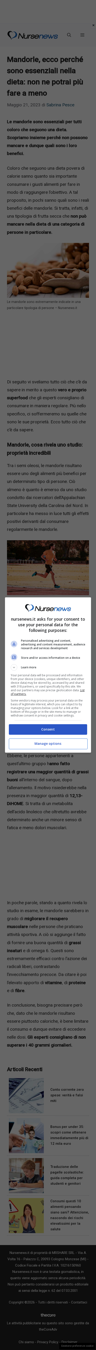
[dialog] (48, 675)
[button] (48, 667)
